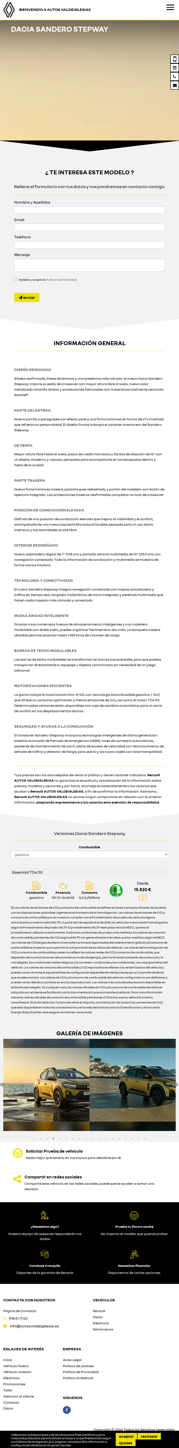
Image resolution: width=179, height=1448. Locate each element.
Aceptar (126, 1436)
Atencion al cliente (18, 1396)
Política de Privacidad (61, 279)
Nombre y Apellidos (32, 202)
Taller (7, 1390)
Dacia (97, 1317)
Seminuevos (103, 1329)
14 (119, 1138)
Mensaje (22, 254)
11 (99, 1138)
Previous (2, 1085)
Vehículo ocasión (17, 1372)
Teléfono (22, 236)
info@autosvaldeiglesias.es (34, 1326)
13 (112, 1138)
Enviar (28, 297)
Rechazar (149, 1436)
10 (93, 1138)
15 (125, 1138)
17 (138, 1138)
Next (176, 1085)
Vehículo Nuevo (16, 1366)
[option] (46, 1085)
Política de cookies (78, 1366)
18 (145, 1138)
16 (132, 1138)
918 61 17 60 (18, 1318)
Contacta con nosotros (29, 1299)
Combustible (89, 847)
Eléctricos (101, 1323)
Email (19, 219)
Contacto (11, 1402)
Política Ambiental (78, 1378)
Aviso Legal (72, 1360)
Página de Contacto (19, 1311)
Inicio (7, 1360)
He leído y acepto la (48, 279)
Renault (99, 1311)
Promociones (14, 1384)
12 (106, 1138)
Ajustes (125, 1442)
